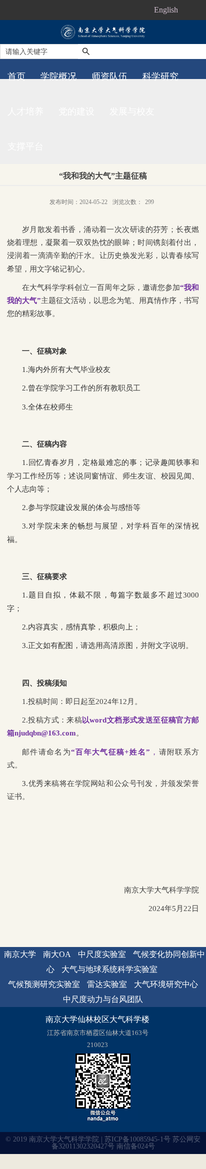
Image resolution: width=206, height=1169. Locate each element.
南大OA (57, 954)
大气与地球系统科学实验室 (110, 969)
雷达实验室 (107, 984)
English (166, 10)
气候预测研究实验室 (44, 984)
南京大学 (20, 954)
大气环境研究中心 (166, 984)
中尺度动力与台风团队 (103, 999)
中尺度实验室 (102, 954)
